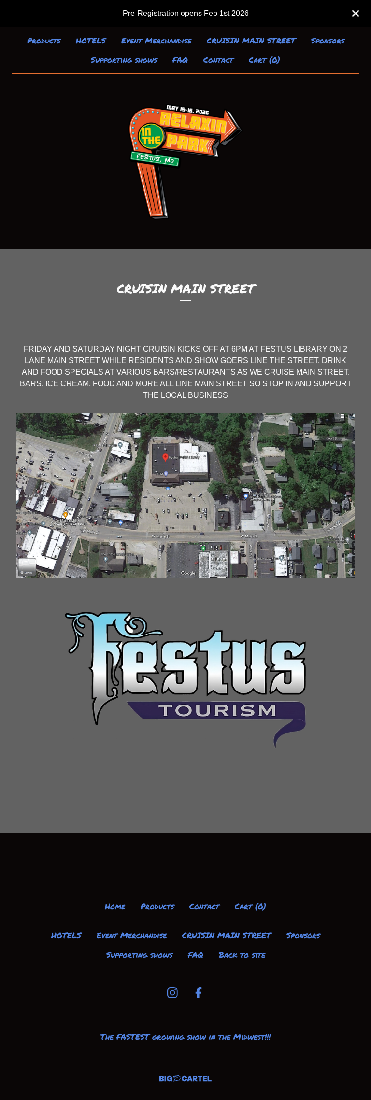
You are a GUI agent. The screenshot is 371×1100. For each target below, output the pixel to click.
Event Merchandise (156, 40)
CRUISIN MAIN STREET (251, 40)
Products (43, 40)
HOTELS (91, 40)
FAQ (180, 59)
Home (115, 906)
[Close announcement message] (355, 13)
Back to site (242, 954)
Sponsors (327, 40)
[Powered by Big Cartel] (185, 1079)
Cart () (264, 59)
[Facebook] (199, 993)
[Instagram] (172, 993)
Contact (218, 59)
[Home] (185, 162)
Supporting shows (124, 59)
